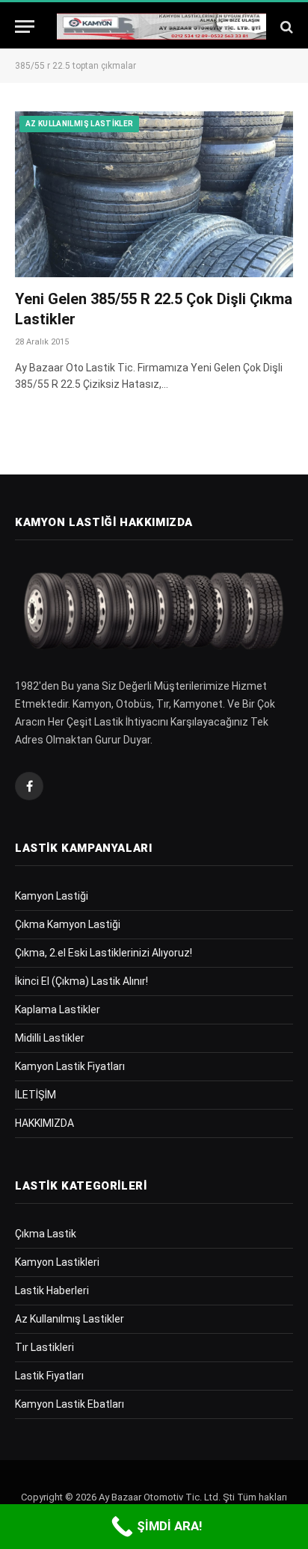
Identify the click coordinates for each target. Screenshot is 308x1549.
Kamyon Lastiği (51, 896)
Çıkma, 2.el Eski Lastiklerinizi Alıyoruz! (103, 953)
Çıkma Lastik (45, 1234)
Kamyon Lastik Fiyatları (70, 1066)
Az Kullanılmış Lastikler (79, 124)
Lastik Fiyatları (49, 1376)
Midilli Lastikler (49, 1038)
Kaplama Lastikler (57, 1009)
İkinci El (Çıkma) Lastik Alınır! (81, 981)
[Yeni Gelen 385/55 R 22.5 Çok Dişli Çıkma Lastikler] (154, 193)
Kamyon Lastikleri (57, 1262)
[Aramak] (285, 26)
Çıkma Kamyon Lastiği (67, 924)
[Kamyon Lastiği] (161, 26)
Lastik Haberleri (52, 1290)
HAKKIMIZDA (44, 1123)
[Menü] (24, 26)
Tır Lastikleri (44, 1347)
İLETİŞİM (35, 1095)
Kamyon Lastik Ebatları (69, 1404)
